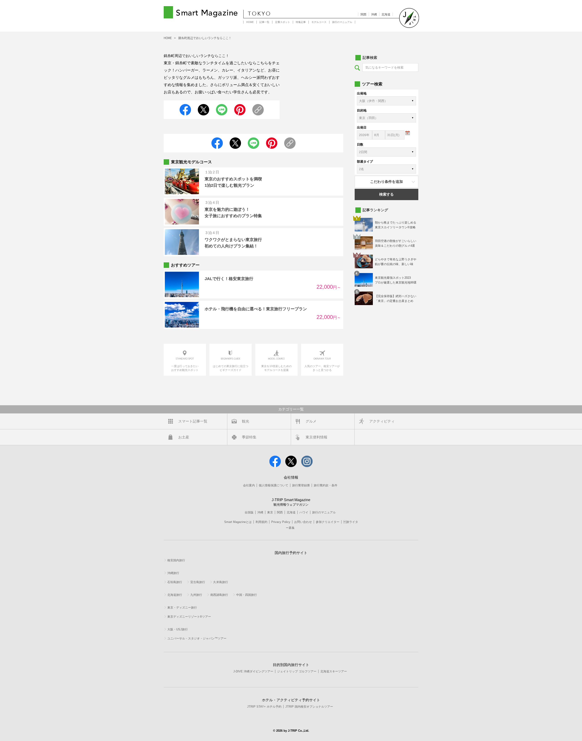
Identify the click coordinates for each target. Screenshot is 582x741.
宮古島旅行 (197, 582)
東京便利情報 (316, 437)
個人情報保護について (273, 485)
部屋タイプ (365, 161)
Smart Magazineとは (238, 522)
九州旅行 (196, 595)
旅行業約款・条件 (325, 485)
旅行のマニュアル (342, 22)
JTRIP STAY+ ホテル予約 (264, 706)
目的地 (361, 110)
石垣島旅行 (174, 582)
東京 (270, 512)
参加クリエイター (327, 522)
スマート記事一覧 (192, 421)
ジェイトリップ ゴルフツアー (296, 671)
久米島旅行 (220, 582)
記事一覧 (264, 22)
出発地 (361, 93)
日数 (360, 144)
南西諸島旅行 (219, 595)
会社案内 (249, 485)
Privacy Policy (280, 522)
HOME (250, 22)
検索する (386, 194)
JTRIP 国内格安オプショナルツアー (309, 706)
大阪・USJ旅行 (177, 629)
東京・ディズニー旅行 (182, 607)
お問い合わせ (303, 522)
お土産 (183, 437)
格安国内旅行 (176, 560)
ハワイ (303, 512)
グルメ (311, 421)
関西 (363, 14)
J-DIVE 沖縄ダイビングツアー (253, 671)
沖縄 (374, 14)
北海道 (385, 14)
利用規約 (261, 522)
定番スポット (282, 22)
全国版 (249, 512)
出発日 (361, 127)
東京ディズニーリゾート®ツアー (189, 616)
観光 (245, 421)
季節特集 (249, 437)
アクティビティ (382, 421)
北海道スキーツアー (333, 671)
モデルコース (318, 22)
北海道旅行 (174, 595)
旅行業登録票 (301, 485)
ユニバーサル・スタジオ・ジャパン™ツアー (196, 638)
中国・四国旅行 (246, 595)
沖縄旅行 (173, 573)
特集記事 (301, 22)
